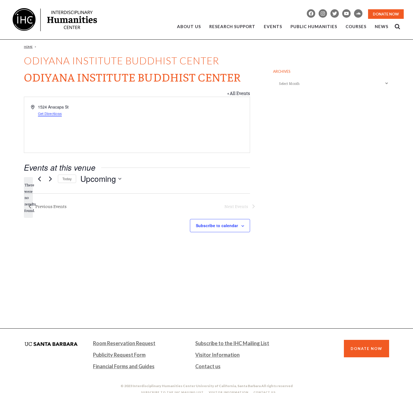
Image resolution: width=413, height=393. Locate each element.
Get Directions (50, 113)
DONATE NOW (386, 14)
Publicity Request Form (119, 355)
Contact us (208, 366)
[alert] (28, 197)
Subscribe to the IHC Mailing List (232, 343)
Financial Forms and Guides (124, 366)
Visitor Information (217, 355)
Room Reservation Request (124, 343)
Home (28, 46)
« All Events (238, 93)
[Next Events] (50, 178)
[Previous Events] (39, 178)
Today (67, 178)
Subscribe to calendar (217, 225)
